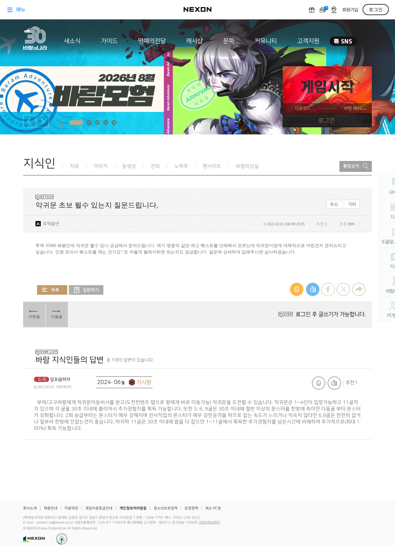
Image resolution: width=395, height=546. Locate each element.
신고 (318, 383)
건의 (155, 166)
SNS (343, 41)
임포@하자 (60, 379)
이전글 (34, 316)
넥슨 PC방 (213, 508)
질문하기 (86, 290)
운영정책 (191, 508)
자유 (74, 166)
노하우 (181, 166)
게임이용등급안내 (98, 508)
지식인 (39, 163)
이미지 (101, 166)
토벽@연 (51, 223)
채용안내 (50, 508)
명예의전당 (152, 41)
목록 (52, 290)
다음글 (56, 316)
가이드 (109, 41)
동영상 (129, 166)
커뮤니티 (266, 41)
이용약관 (71, 508)
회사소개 (30, 508)
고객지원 (308, 41)
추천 (334, 383)
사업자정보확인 (209, 522)
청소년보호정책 (165, 508)
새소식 (72, 41)
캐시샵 (194, 41)
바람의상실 (247, 166)
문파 (228, 41)
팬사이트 (212, 166)
